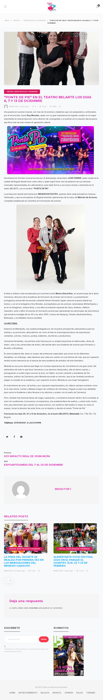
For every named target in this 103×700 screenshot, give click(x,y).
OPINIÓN (69, 693)
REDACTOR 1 (14, 106)
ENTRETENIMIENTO (28, 693)
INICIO (7, 20)
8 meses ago (20, 571)
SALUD (79, 693)
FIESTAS (16, 20)
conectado (33, 608)
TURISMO (90, 693)
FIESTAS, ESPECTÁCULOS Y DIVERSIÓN (22, 92)
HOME (12, 693)
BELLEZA (45, 693)
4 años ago (24, 106)
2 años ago (68, 571)
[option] (25, 548)
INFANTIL (57, 693)
